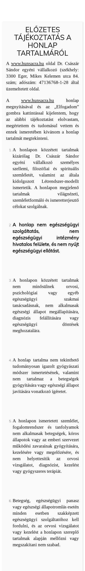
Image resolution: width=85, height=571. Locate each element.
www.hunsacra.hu (27, 63)
